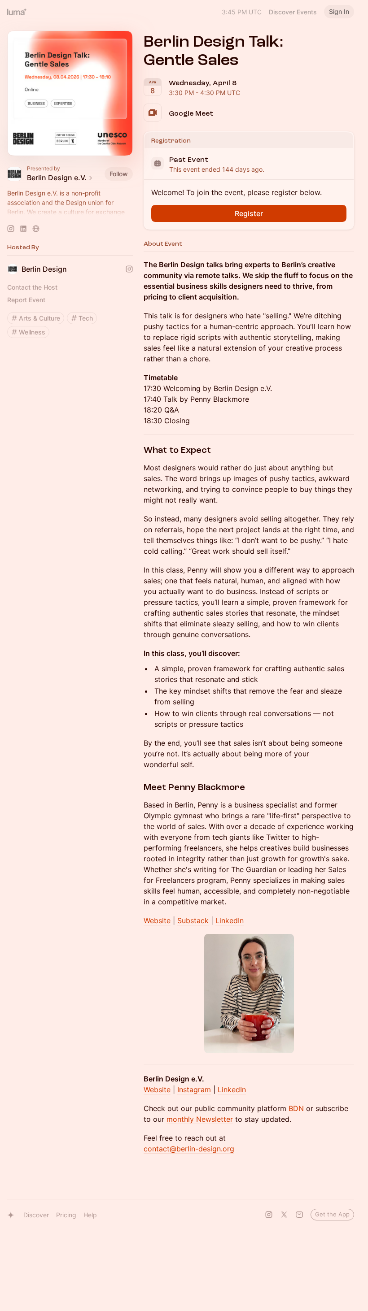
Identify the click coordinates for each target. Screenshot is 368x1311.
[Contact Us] (299, 1214)
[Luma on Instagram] (268, 1214)
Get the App (332, 1214)
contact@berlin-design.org (189, 1148)
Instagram (194, 1089)
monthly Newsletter (199, 1119)
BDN (296, 1108)
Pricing (66, 1215)
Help (90, 1215)
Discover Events (293, 12)
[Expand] (70, 212)
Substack (193, 920)
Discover (36, 1215)
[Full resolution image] (249, 994)
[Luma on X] (284, 1214)
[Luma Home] (17, 11)
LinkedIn (229, 920)
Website (157, 920)
